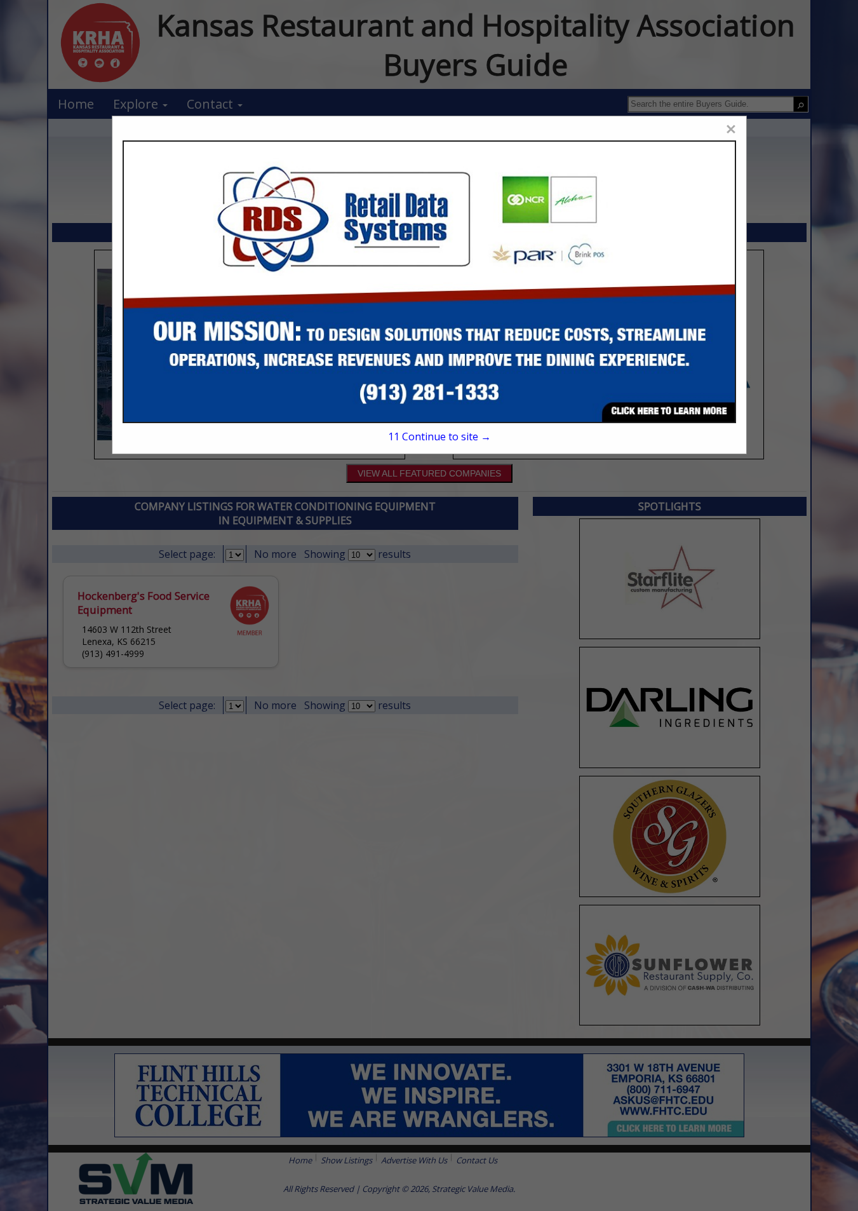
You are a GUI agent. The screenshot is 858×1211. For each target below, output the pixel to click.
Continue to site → (439, 436)
